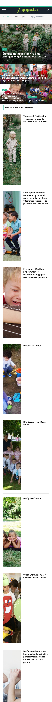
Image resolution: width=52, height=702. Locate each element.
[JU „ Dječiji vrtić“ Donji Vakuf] (12, 455)
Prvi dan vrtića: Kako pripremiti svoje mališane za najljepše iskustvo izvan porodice (12, 97)
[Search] (48, 10)
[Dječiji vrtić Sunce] (12, 532)
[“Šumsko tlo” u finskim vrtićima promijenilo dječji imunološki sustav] (26, 44)
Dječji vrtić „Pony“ (36, 100)
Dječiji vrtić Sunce (32, 498)
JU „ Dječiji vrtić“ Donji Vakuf (34, 423)
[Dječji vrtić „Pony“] (39, 94)
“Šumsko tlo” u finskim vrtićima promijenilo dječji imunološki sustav (24, 55)
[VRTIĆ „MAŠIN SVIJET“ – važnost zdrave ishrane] (12, 608)
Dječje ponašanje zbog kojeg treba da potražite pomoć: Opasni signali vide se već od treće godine (35, 656)
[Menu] (4, 10)
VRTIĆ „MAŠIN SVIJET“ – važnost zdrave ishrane (35, 576)
